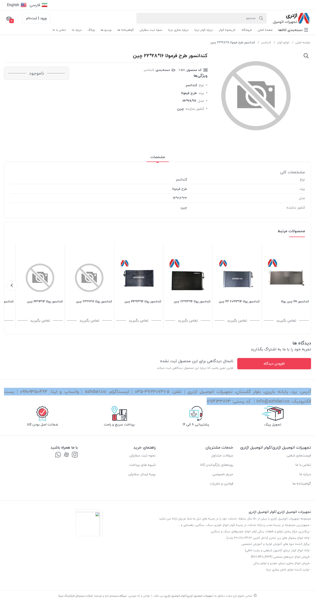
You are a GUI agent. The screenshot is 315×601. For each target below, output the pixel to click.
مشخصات (157, 157)
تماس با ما (303, 465)
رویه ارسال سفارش (142, 474)
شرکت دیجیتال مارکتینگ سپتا (75, 595)
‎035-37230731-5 (152, 391)
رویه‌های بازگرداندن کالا (216, 465)
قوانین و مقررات (221, 483)
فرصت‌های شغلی (299, 455)
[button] (293, 29)
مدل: (200, 101)
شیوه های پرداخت (142, 465)
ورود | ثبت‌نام (36, 18)
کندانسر (266, 42)
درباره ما (305, 474)
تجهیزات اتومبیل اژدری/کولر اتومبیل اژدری (189, 595)
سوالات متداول (222, 455)
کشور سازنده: (194, 109)
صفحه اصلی (302, 42)
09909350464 (33, 391)
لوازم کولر (283, 42)
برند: (201, 93)
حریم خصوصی (222, 474)
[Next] (12, 285)
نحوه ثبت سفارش (142, 455)
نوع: (201, 85)
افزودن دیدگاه (274, 363)
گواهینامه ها (301, 483)
